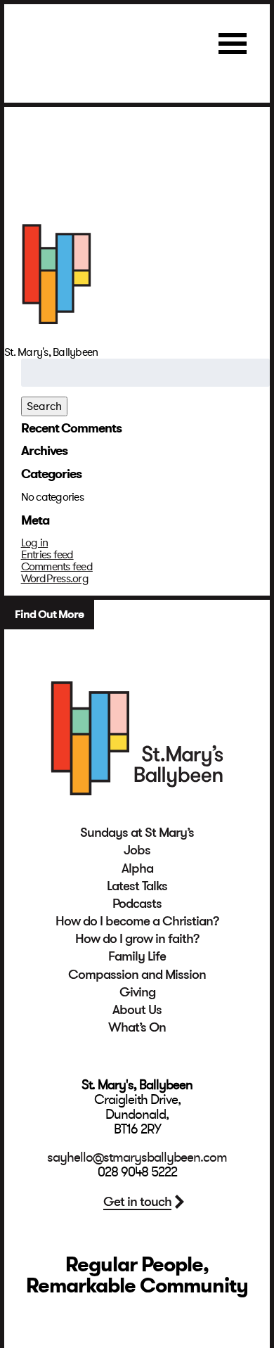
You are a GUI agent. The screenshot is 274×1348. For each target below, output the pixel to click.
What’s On (137, 1027)
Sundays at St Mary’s (137, 832)
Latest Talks (137, 886)
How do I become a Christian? (137, 921)
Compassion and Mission (137, 974)
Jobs (137, 850)
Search (44, 406)
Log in (34, 543)
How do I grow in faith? (137, 938)
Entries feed (47, 555)
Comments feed (57, 566)
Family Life (137, 956)
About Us (137, 1010)
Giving (137, 992)
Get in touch (137, 1201)
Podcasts (137, 903)
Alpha (137, 868)
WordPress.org (55, 578)
